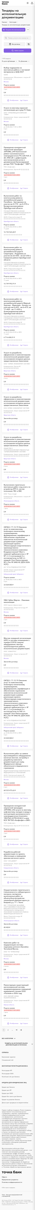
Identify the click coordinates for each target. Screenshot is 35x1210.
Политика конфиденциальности (12, 1182)
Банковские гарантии (8, 1057)
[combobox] (9, 61)
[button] (14, 44)
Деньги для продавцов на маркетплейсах (15, 1102)
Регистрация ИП (7, 1070)
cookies (14, 1148)
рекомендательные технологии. (12, 1161)
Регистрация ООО (7, 1073)
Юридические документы (10, 1179)
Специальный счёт (7, 1060)
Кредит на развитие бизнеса (11, 1099)
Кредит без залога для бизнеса (12, 1096)
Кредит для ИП (6, 1090)
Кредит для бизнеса (8, 1087)
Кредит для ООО (7, 1093)
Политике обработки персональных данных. (17, 1167)
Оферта (4, 1177)
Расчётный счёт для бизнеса (11, 1077)
